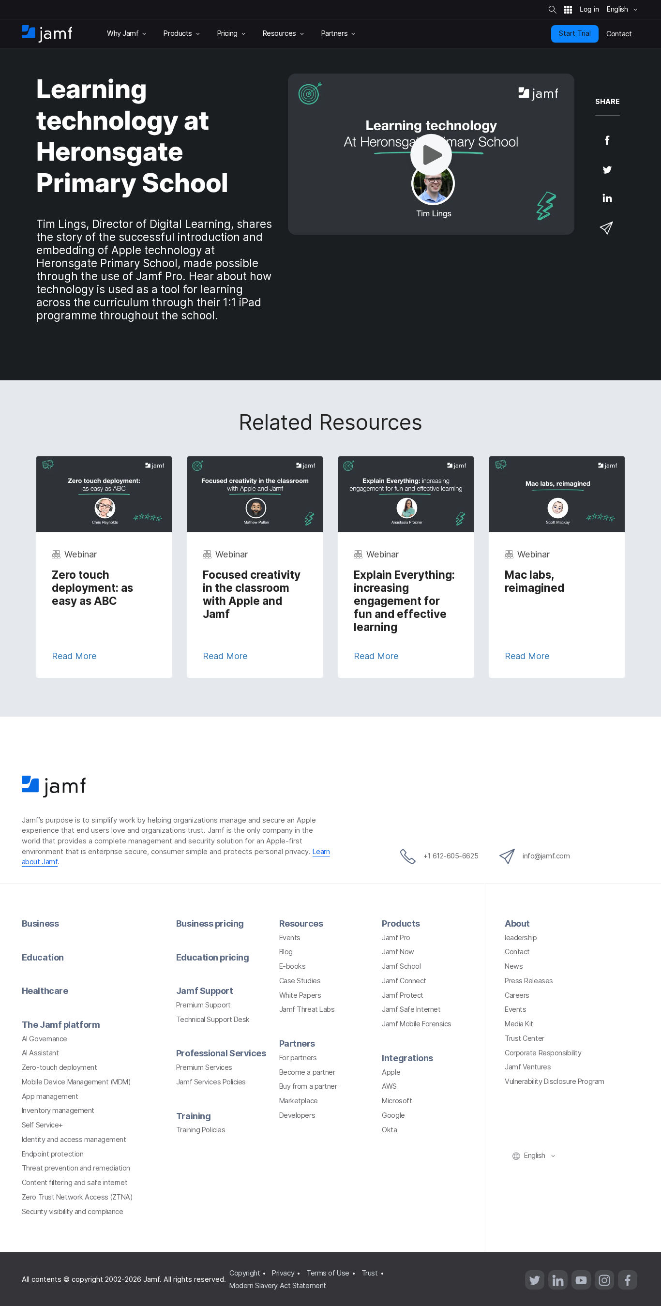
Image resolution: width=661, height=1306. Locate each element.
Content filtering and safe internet (74, 1182)
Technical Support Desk (213, 1019)
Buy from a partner (308, 1086)
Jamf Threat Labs (307, 1009)
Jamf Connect (404, 980)
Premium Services (204, 1067)
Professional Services (221, 1053)
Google (393, 1115)
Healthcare (45, 991)
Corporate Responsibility (543, 1053)
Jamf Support (204, 991)
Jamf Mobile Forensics (416, 1024)
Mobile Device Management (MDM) (76, 1082)
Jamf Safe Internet (411, 1009)
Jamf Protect (402, 995)
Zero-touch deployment (59, 1067)
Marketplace (298, 1100)
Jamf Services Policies (211, 1082)
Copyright (244, 1273)
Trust (369, 1273)
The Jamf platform (61, 1025)
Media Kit (519, 1024)
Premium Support (203, 1005)
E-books (292, 966)
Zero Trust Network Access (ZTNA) (77, 1197)
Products (401, 923)
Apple (391, 1072)
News (514, 966)
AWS (389, 1086)
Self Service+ (42, 1125)
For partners (298, 1057)
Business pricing (210, 923)
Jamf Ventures (528, 1067)
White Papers (300, 995)
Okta (389, 1130)
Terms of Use (327, 1273)
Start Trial (575, 33)
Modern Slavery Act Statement (277, 1285)
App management (50, 1096)
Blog (286, 951)
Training (193, 1116)
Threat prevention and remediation (76, 1168)
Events (289, 937)
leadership (521, 937)
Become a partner (307, 1072)
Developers (297, 1115)
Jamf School (401, 966)
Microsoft (397, 1100)
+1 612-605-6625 (450, 856)
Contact (517, 951)
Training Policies (200, 1130)
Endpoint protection (52, 1154)
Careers (517, 995)
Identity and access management (74, 1139)
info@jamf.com (546, 856)
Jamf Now (398, 951)
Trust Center (524, 1038)
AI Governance (44, 1039)
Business (40, 923)
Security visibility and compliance (72, 1211)
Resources (301, 923)
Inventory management (58, 1110)
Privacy (283, 1273)
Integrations (407, 1058)
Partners (297, 1043)
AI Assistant (40, 1053)
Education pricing (212, 957)
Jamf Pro (396, 937)
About (517, 923)
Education (43, 957)
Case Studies (300, 980)
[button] (431, 154)
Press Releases (529, 980)
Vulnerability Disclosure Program (554, 1081)
